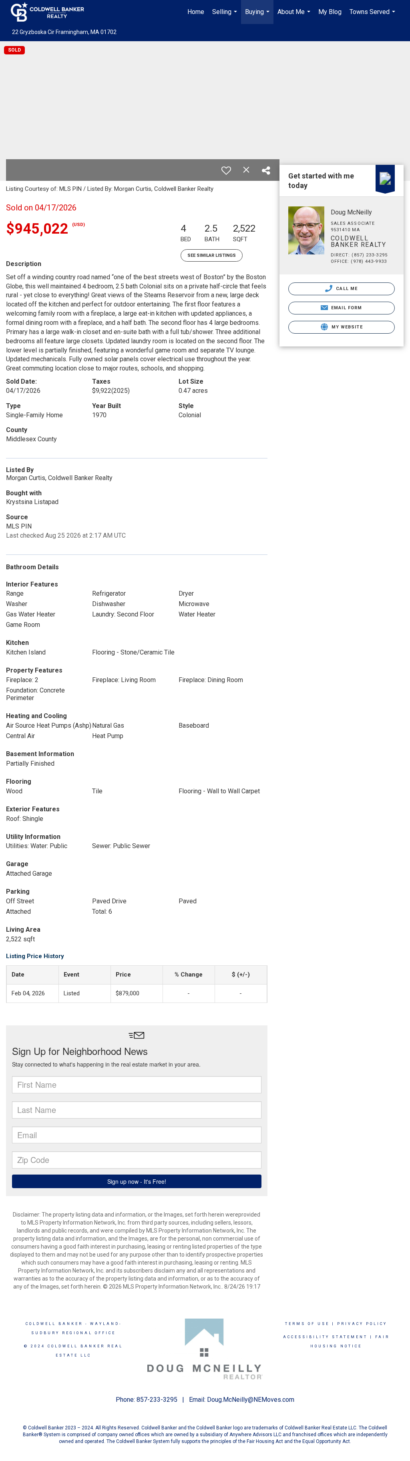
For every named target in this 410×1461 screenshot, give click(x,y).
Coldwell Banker (54, 1324)
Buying (258, 16)
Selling (225, 16)
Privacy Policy (362, 1324)
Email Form (346, 307)
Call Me (346, 288)
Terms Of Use (307, 1324)
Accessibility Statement (325, 1337)
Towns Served (373, 16)
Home (195, 12)
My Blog (330, 12)
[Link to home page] (51, 12)
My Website (346, 327)
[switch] (226, 170)
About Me (294, 16)
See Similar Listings (211, 255)
